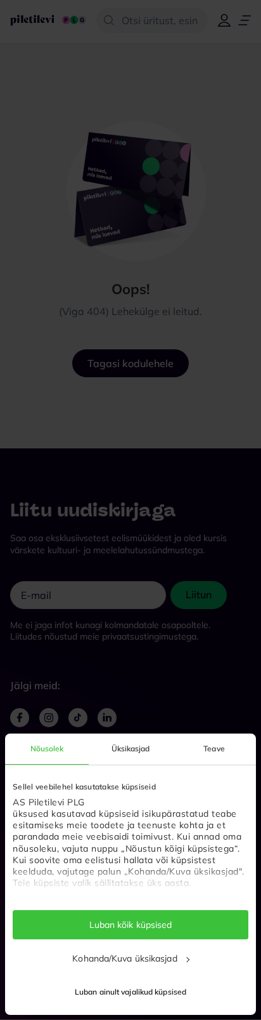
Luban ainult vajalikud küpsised (130, 992)
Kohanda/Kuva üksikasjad (124, 958)
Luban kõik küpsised (130, 924)
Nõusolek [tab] (47, 748)
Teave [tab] (214, 748)
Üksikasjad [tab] (130, 748)
